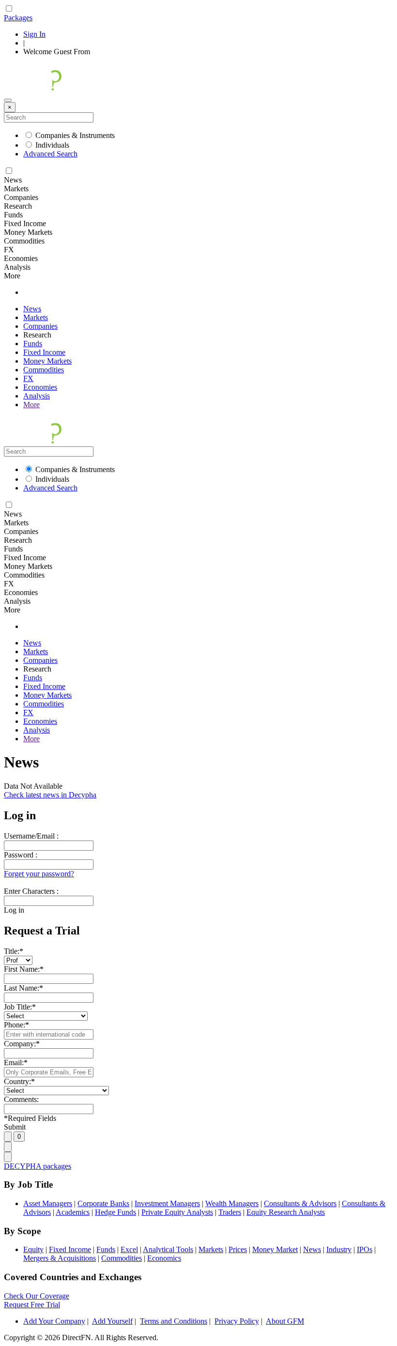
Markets (35, 317)
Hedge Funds (115, 1212)
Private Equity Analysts (177, 1212)
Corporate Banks (103, 1203)
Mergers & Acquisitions (59, 1258)
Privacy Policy (236, 1321)
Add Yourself (112, 1321)
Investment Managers (167, 1203)
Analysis (36, 396)
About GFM (285, 1321)
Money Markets (47, 361)
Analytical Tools (168, 1249)
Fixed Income (44, 352)
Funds (32, 343)
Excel (129, 1249)
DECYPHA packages (37, 1166)
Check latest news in (50, 795)
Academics (73, 1212)
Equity (33, 1249)
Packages (18, 18)
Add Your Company (54, 1321)
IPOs (364, 1249)
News (32, 309)
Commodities (43, 370)
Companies (40, 326)
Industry (338, 1249)
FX (28, 378)
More (31, 404)
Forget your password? (39, 874)
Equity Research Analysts (285, 1212)
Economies (40, 387)
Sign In (34, 34)
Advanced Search (50, 154)
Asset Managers (47, 1203)
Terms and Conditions (173, 1321)
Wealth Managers (232, 1203)
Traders (229, 1212)
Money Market (275, 1249)
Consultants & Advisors (300, 1203)
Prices (238, 1249)
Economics (164, 1258)
